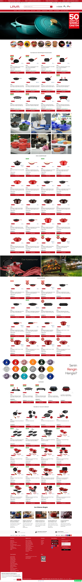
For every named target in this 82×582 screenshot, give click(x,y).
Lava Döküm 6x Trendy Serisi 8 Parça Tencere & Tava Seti (32, 497)
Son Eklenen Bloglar (41, 507)
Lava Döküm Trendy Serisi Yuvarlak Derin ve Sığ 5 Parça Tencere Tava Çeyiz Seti (47, 478)
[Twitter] (69, 2)
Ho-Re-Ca (27, 10)
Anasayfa (42, 540)
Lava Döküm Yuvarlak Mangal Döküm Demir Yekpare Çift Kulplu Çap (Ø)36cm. (48, 105)
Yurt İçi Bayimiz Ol (13, 547)
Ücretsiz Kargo (13, 63)
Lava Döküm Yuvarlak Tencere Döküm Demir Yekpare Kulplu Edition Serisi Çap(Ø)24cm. (62, 170)
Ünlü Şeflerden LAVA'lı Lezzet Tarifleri (31, 556)
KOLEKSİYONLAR (44, 10)
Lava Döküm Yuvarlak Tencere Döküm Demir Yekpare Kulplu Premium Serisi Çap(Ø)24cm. (16, 209)
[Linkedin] (52, 547)
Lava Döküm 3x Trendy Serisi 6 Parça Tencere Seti (16, 459)
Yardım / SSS (12, 535)
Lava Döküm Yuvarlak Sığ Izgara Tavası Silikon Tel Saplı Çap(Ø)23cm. (32, 67)
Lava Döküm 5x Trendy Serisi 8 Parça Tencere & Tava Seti (62, 459)
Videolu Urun (38, 82)
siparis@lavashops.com (24, 2)
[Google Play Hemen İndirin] (55, 541)
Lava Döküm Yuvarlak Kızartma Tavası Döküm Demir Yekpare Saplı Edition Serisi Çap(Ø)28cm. (32, 170)
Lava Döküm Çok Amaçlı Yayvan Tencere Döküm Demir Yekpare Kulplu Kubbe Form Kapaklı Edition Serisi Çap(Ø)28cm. (32, 189)
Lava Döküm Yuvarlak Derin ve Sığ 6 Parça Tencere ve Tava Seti (48, 440)
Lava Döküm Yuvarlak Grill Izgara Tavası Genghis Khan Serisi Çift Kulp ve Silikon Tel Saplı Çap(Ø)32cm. (48, 86)
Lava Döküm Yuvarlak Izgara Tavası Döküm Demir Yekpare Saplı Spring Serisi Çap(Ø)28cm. (33, 228)
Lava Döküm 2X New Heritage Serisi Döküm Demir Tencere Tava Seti (63, 497)
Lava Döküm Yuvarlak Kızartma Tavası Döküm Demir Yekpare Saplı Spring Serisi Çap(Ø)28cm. (17, 228)
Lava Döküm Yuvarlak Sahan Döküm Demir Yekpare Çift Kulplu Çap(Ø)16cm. (17, 293)
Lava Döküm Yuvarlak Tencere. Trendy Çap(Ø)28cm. (47, 350)
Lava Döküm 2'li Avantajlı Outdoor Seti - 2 (48, 420)
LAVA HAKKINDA (56, 10)
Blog (19, 535)
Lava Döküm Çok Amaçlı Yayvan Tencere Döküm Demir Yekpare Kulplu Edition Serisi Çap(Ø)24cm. (17, 189)
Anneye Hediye (12, 556)
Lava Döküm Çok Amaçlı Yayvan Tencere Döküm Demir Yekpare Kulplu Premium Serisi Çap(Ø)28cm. (48, 209)
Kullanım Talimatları (29, 541)
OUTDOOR (38, 10)
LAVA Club (11, 543)
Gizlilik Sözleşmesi (28, 545)
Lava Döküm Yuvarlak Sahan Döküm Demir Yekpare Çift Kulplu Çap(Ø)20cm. (33, 293)
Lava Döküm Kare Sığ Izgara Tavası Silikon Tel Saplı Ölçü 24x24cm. (48, 67)
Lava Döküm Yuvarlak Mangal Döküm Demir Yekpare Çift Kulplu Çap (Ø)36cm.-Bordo (66, 395)
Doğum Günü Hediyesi (13, 563)
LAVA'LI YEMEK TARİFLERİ (64, 10)
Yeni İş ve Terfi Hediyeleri (14, 564)
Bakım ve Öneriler (28, 540)
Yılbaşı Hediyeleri (12, 569)
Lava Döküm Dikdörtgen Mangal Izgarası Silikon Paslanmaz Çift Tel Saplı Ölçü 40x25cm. (63, 86)
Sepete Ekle (17, 72)
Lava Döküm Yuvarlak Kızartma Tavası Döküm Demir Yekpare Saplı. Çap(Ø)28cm (63, 293)
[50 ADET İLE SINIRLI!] (41, 26)
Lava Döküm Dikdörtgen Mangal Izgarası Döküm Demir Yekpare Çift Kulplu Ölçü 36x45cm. (32, 105)
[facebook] (68, 535)
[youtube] (71, 535)
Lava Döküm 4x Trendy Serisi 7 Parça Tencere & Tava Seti (47, 459)
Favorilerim (59, 535)
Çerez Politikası (28, 549)
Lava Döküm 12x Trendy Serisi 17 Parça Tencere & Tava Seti (47, 497)
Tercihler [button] (14, 579)
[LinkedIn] (71, 2)
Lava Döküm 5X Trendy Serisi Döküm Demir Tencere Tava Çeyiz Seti (16, 497)
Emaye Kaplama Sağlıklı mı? (65, 521)
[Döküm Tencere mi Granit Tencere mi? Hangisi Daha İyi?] (41, 515)
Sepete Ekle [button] (17, 91)
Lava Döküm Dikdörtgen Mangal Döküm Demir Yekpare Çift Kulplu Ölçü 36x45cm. (63, 105)
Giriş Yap (42, 542)
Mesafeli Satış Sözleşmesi (30, 546)
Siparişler (54, 2)
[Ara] (51, 7)
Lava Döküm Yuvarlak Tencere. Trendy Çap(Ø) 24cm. (16, 350)
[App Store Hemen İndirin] (55, 543)
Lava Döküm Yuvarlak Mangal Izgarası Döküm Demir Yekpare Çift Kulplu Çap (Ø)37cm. (16, 105)
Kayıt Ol (42, 541)
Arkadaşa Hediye (13, 559)
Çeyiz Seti (11, 567)
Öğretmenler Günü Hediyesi (14, 570)
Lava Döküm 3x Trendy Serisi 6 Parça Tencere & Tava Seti (32, 459)
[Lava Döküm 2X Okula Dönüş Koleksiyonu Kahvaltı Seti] (17, 414)
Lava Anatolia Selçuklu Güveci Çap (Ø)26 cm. (17, 170)
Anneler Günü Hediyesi (13, 568)
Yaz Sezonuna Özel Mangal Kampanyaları (41, 52)
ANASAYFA (15, 10)
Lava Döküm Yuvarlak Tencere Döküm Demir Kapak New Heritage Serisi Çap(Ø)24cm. (62, 247)
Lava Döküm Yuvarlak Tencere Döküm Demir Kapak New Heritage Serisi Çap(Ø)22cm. (47, 247)
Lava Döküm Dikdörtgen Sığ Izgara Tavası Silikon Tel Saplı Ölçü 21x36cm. (63, 67)
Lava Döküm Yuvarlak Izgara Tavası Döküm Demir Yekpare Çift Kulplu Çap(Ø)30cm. (33, 312)
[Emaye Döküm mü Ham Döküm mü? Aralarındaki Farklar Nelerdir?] (53, 515)
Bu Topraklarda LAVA (13, 544)
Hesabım (42, 543)
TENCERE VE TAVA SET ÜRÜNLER (41, 407)
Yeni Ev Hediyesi (12, 560)
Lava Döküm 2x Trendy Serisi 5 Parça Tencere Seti (62, 440)
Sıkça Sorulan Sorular (29, 550)
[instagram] (66, 535)
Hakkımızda (12, 540)
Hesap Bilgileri (23, 535)
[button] (70, 6)
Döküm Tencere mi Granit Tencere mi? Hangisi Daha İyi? (40, 521)
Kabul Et (19, 579)
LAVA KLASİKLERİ (41, 278)
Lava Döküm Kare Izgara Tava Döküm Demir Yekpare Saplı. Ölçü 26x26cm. (32, 331)
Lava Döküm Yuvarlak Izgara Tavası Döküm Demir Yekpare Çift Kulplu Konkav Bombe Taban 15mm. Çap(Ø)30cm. (33, 86)
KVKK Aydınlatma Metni (29, 543)
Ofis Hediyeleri (12, 562)
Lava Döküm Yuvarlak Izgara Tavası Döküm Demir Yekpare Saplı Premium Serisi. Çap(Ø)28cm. (63, 189)
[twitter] (69, 535)
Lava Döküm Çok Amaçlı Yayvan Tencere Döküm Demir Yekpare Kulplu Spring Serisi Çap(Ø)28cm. (17, 247)
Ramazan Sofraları (13, 571)
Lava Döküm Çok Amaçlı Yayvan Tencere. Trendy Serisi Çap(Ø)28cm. (63, 350)
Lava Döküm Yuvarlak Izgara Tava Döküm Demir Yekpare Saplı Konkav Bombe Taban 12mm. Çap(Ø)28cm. (17, 86)
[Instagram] (67, 2)
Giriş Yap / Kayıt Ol (64, 2)
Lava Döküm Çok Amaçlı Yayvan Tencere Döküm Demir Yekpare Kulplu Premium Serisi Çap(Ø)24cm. (32, 209)
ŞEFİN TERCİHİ (33, 10)
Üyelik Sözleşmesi (28, 547)
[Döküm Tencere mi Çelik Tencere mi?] (28, 515)
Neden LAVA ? (12, 541)
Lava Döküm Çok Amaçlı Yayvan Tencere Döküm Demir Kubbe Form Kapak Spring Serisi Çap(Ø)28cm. (32, 247)
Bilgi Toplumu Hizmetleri (29, 544)
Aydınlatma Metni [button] (67, 548)
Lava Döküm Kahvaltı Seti (30, 420)
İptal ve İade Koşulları (29, 542)
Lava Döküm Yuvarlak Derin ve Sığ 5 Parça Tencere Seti (32, 478)
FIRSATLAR (50, 10)
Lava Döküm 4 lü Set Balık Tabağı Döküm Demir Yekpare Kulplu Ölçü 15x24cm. (17, 440)
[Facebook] (68, 2)
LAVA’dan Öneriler (28, 557)
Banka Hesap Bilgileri (29, 548)
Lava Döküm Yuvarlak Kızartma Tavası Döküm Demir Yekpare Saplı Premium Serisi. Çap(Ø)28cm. (47, 189)
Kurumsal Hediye (12, 561)
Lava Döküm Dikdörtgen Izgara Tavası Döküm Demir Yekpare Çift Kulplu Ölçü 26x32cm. (47, 312)
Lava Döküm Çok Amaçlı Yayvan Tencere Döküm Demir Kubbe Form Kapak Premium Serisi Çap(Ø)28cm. (63, 209)
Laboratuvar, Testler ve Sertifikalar (15, 545)
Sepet (42, 544)
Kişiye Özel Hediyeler (13, 566)
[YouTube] (70, 2)
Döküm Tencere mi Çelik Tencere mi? (27, 521)
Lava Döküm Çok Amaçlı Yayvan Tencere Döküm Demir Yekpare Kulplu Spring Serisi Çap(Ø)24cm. (63, 228)
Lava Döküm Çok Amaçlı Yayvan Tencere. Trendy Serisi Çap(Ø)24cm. (32, 350)
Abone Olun (66, 549)
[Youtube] (58, 546)
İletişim (59, 2)
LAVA (11, 65)
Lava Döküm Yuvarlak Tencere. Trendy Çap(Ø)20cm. (62, 331)
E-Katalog (11, 546)
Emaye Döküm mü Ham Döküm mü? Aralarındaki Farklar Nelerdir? (53, 521)
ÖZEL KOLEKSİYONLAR (41, 156)
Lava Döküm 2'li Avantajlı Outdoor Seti (62, 420)
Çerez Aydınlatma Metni (17, 576)
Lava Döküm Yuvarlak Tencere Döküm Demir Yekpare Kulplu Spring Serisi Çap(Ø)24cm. (47, 228)
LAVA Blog (27, 551)
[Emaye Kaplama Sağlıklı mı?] (66, 515)
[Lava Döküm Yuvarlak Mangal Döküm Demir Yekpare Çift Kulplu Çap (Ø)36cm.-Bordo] (66, 389)
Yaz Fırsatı (12, 55)
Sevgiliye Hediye (12, 558)
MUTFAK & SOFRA (21, 10)
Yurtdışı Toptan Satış (13, 548)
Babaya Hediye (12, 557)
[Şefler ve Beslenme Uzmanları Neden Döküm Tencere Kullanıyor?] (15, 515)
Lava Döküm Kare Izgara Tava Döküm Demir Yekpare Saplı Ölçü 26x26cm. (47, 331)
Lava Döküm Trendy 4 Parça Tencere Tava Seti (16, 478)
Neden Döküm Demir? (13, 542)
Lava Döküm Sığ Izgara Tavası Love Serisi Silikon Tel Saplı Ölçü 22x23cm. (17, 67)
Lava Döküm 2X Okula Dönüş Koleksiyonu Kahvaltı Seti (17, 421)
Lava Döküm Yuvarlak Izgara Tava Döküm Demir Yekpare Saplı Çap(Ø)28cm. (17, 312)
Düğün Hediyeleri (13, 565)
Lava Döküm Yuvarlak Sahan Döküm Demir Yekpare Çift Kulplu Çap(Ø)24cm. (48, 293)
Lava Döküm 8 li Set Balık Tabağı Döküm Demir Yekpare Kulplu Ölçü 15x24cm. (32, 440)
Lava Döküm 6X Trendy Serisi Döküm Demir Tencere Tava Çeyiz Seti (62, 478)
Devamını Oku (12, 527)
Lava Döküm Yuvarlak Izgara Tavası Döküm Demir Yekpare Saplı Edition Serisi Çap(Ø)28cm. (48, 170)
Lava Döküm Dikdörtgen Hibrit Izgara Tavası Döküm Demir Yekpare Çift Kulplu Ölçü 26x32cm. (63, 312)
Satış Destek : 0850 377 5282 (15, 2)
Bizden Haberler (28, 558)
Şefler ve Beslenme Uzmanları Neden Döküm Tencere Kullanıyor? (14, 521)
